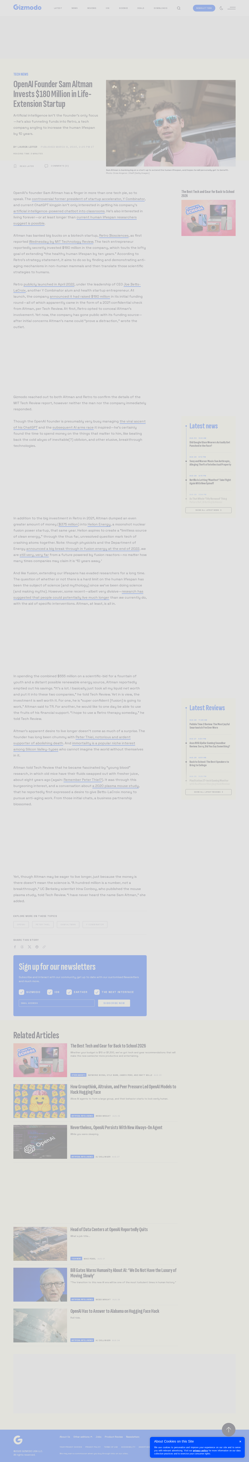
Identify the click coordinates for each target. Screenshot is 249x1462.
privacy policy (200, 1450)
